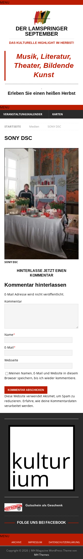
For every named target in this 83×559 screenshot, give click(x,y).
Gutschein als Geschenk (44, 505)
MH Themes (41, 555)
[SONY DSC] (41, 257)
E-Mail (9, 347)
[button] (4, 2)
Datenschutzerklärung (64, 542)
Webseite (11, 360)
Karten (57, 114)
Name (8, 334)
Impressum (35, 542)
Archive (16, 542)
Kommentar (13, 301)
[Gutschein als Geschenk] (13, 507)
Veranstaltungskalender (22, 114)
